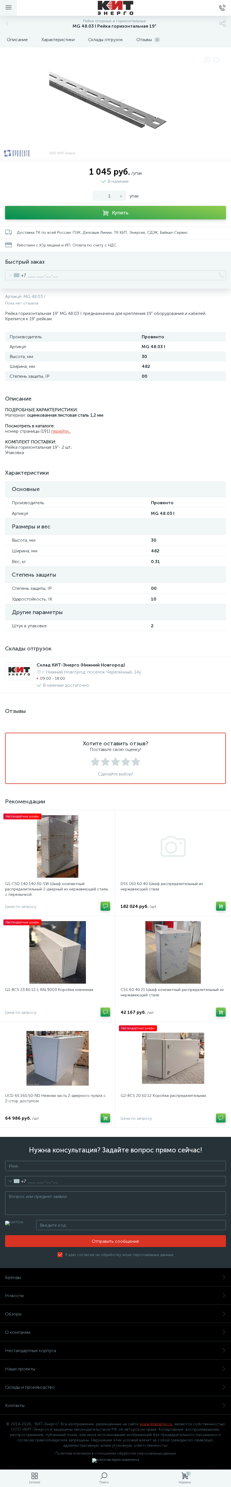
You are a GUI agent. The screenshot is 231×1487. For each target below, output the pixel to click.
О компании (17, 1332)
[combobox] (15, 275)
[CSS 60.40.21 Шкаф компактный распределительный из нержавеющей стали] (173, 952)
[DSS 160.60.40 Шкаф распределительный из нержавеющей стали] (173, 846)
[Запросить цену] (105, 906)
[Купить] (221, 906)
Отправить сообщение (115, 1241)
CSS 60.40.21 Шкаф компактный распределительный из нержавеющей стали (172, 992)
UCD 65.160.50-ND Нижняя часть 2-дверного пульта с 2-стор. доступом (55, 1098)
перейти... (61, 431)
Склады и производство (30, 1387)
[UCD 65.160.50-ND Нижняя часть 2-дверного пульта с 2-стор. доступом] (57, 1058)
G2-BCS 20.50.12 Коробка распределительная (163, 1095)
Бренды (13, 1277)
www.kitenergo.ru (156, 1424)
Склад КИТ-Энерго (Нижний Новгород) (81, 665)
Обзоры (13, 1314)
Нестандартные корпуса (30, 1350)
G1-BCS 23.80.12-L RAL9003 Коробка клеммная (49, 989)
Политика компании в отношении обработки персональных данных (115, 1453)
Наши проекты (20, 1369)
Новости (14, 1295)
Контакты (15, 1405)
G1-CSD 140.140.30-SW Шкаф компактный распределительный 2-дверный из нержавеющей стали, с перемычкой (57, 889)
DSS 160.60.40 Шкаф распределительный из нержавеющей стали (162, 886)
